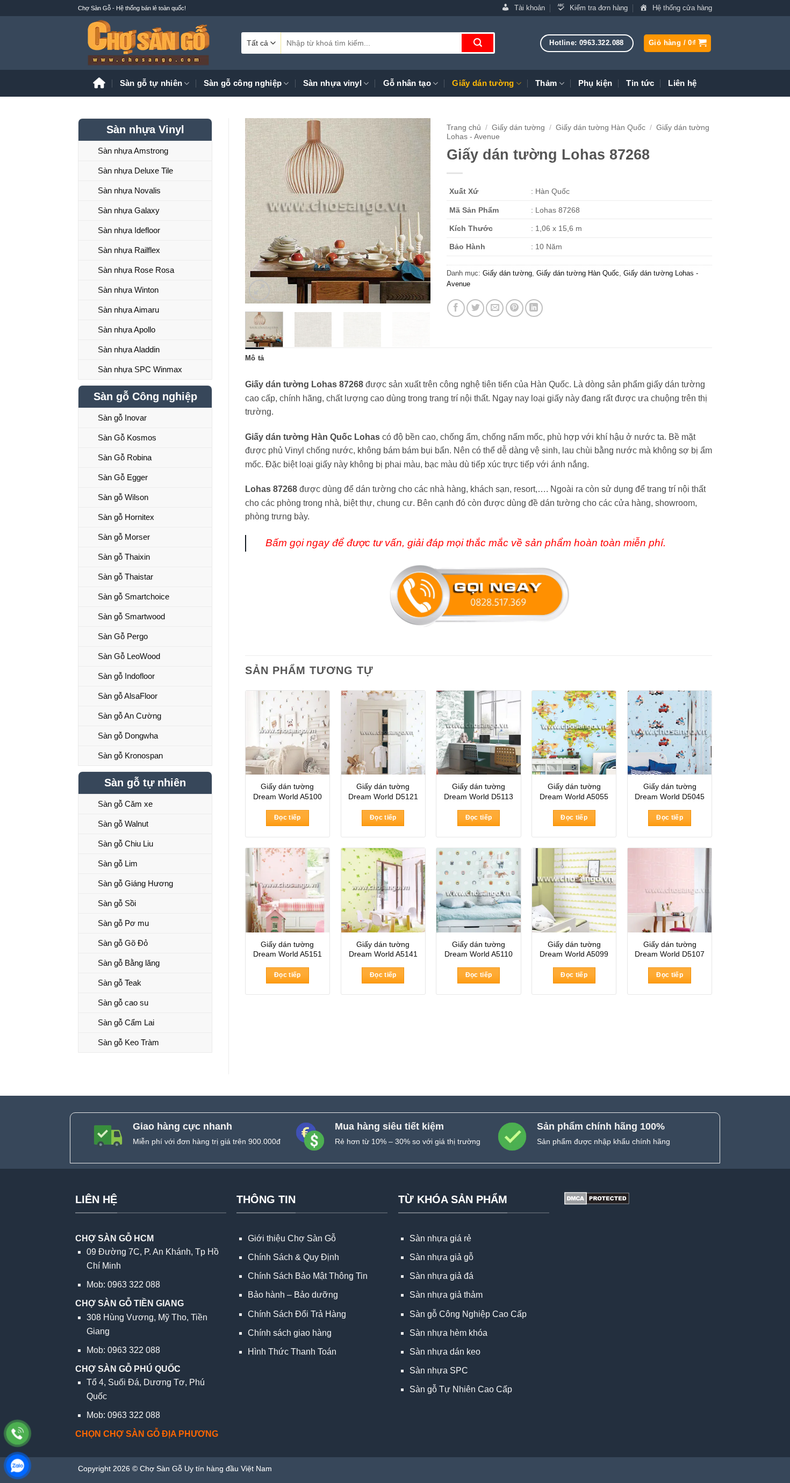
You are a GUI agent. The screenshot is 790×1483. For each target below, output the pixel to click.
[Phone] (17, 1433)
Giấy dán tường (483, 83)
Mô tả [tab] (254, 358)
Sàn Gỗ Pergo (123, 636)
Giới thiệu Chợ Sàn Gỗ (292, 1238)
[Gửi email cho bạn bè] (495, 308)
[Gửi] (477, 43)
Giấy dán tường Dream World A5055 (574, 791)
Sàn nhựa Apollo (126, 329)
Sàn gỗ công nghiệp (243, 83)
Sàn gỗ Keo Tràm (128, 1042)
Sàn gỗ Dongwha (128, 735)
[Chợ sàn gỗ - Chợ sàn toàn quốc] (151, 43)
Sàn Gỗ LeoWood (129, 656)
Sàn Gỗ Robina (125, 457)
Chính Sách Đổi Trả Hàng (297, 1314)
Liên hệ (682, 83)
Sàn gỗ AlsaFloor (127, 695)
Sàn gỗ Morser (124, 536)
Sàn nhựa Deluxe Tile (135, 170)
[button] (677, 43)
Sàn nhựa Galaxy (129, 210)
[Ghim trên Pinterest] (514, 308)
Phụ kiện (595, 83)
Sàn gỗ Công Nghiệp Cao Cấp (468, 1314)
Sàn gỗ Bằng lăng (129, 962)
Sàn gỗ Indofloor (126, 676)
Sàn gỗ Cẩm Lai (126, 1022)
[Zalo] (17, 1465)
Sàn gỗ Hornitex (126, 517)
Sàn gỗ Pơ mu (123, 923)
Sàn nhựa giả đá (441, 1276)
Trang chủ (464, 128)
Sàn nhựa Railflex (129, 250)
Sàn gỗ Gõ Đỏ (123, 942)
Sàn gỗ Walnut (123, 823)
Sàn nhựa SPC (439, 1370)
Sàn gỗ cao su (123, 1002)
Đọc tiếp (287, 817)
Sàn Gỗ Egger (123, 477)
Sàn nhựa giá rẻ (440, 1238)
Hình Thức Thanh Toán (292, 1351)
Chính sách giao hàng (290, 1332)
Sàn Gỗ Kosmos (127, 437)
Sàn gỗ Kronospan (130, 755)
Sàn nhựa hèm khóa (448, 1332)
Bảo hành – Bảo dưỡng (293, 1294)
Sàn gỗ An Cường (129, 715)
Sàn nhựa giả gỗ (441, 1257)
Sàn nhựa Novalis (129, 190)
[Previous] (262, 210)
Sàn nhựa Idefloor (129, 230)
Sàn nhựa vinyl (332, 83)
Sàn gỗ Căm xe (125, 803)
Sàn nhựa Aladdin (129, 349)
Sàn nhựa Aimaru (128, 309)
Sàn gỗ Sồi (117, 903)
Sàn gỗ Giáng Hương (135, 883)
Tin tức (640, 83)
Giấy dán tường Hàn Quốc (600, 128)
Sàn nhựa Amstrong (133, 150)
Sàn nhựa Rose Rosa (136, 269)
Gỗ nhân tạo (407, 83)
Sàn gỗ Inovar (122, 417)
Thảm (546, 83)
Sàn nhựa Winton (128, 289)
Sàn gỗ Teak (119, 982)
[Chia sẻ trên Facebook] (456, 308)
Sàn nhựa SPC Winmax (140, 369)
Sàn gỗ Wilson (123, 497)
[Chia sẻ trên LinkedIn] (534, 308)
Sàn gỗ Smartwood (131, 616)
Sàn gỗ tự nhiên (151, 83)
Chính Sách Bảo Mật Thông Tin (308, 1276)
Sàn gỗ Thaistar (125, 576)
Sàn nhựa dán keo (445, 1351)
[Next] (412, 210)
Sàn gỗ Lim (118, 863)
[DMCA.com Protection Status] (595, 1197)
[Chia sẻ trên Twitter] (475, 308)
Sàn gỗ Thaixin (124, 556)
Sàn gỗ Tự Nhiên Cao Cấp (461, 1389)
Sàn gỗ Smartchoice (133, 596)
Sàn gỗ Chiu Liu (125, 843)
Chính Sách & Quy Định (293, 1257)
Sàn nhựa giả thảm (446, 1294)
